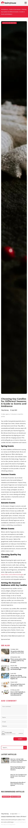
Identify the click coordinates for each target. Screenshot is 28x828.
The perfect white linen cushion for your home (17, 652)
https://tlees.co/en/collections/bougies (12, 574)
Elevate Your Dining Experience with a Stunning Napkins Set (18, 677)
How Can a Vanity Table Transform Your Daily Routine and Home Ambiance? (18, 760)
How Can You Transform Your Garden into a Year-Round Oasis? (18, 776)
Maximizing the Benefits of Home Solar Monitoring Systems (17, 784)
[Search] (25, 747)
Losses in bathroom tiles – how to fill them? (13, 816)
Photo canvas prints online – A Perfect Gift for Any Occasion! (18, 660)
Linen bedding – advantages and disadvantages (18, 668)
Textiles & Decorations (9, 23)
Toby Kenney (5, 410)
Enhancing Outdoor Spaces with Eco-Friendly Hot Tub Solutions (17, 768)
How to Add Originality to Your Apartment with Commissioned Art (17, 693)
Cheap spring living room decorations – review (17, 685)
